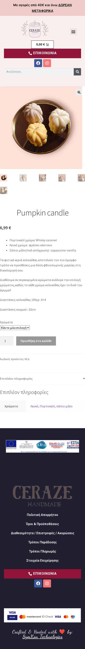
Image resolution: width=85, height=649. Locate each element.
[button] (73, 31)
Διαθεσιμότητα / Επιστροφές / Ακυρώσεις (42, 533)
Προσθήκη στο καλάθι (36, 341)
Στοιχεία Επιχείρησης (42, 560)
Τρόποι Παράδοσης (42, 542)
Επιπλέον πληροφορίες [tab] (16, 379)
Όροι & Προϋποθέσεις (42, 524)
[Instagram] (47, 63)
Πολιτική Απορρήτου (42, 515)
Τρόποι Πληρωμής (42, 551)
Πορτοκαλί (47, 406)
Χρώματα (6, 322)
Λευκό (34, 406)
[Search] (77, 71)
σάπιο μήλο (64, 406)
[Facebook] (38, 63)
